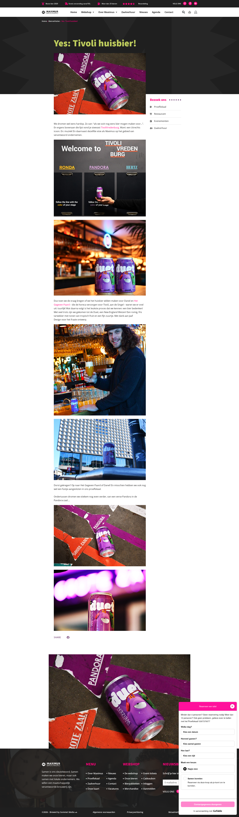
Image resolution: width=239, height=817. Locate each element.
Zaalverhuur (128, 12)
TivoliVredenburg (110, 127)
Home (73, 12)
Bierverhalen (54, 21)
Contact (169, 12)
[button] (68, 637)
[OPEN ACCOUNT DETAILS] (195, 12)
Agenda (156, 12)
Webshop (86, 12)
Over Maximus (106, 12)
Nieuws (143, 12)
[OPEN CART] (189, 12)
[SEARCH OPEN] (183, 12)
